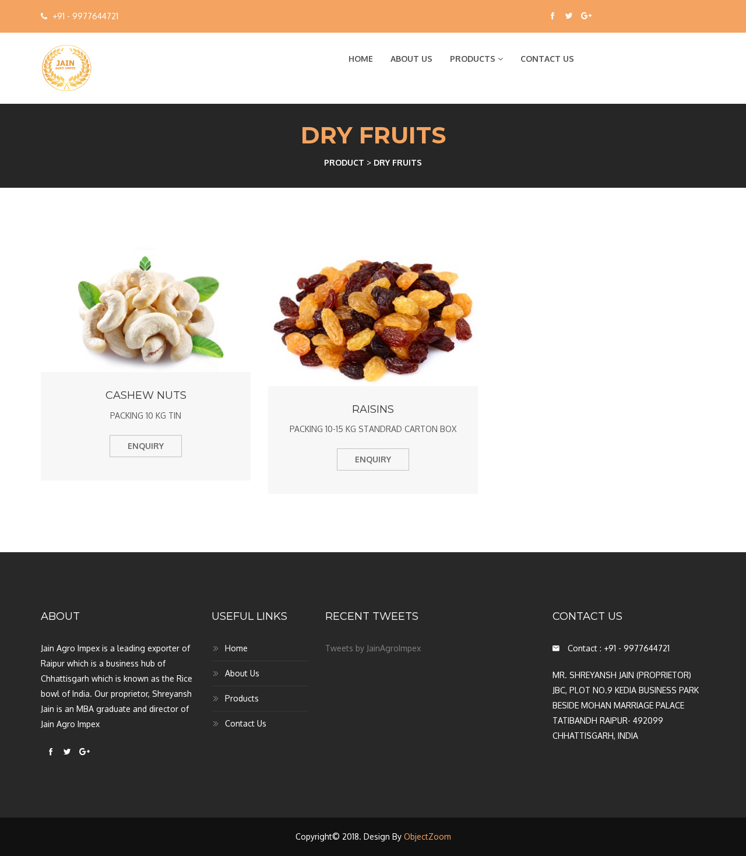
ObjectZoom (427, 836)
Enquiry (146, 446)
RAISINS (373, 409)
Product (344, 162)
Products (242, 698)
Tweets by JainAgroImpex (373, 648)
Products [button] (474, 59)
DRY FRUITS (398, 162)
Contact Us (547, 59)
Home (361, 59)
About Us (411, 59)
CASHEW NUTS (145, 395)
